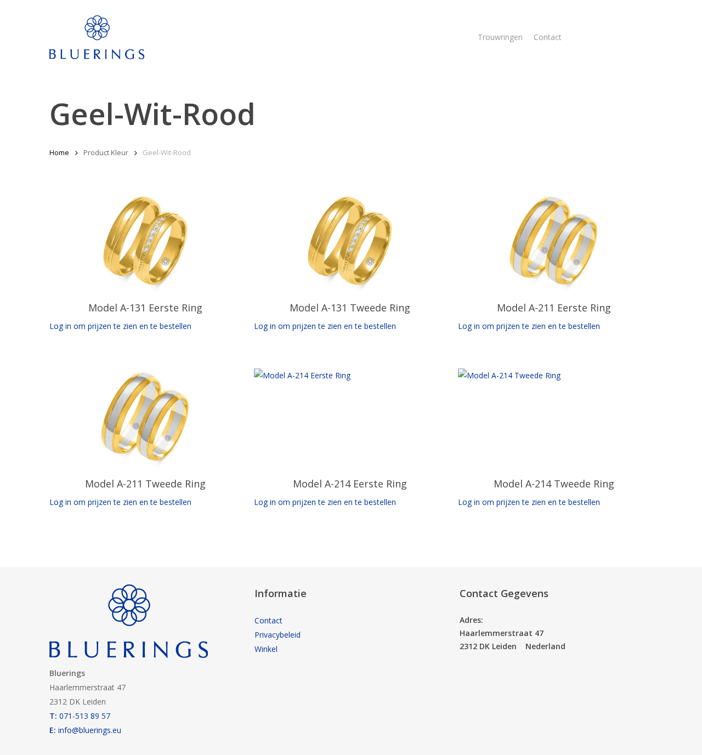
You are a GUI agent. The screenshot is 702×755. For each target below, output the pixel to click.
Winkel (266, 649)
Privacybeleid (277, 634)
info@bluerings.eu (85, 730)
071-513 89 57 (79, 716)
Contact (268, 620)
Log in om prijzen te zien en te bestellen (120, 326)
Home (59, 152)
